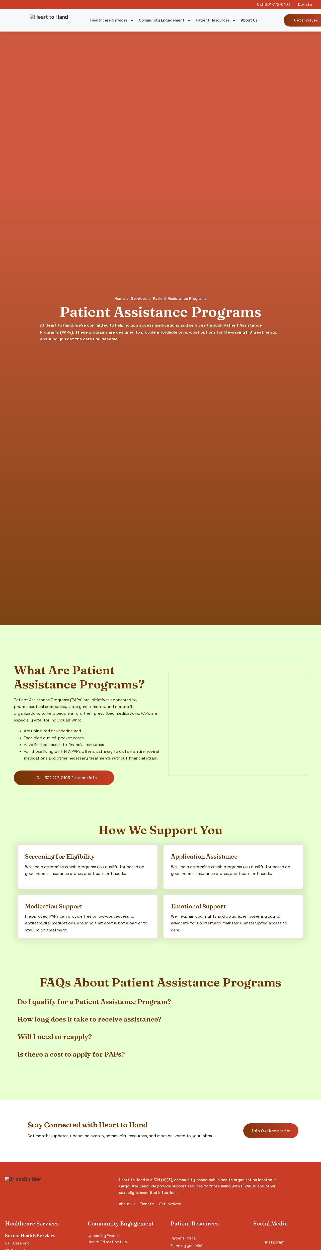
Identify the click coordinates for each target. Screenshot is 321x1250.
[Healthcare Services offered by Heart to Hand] (132, 20)
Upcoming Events (103, 1235)
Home (119, 298)
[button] (160, 1001)
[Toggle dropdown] (189, 20)
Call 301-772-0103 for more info (67, 777)
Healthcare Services (109, 20)
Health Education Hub (107, 1241)
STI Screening (17, 1243)
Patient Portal (183, 1238)
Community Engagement (162, 20)
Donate (147, 1203)
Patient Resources (213, 20)
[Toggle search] (270, 20)
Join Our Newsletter (271, 1130)
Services (139, 298)
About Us (249, 20)
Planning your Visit (187, 1245)
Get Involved (170, 1203)
